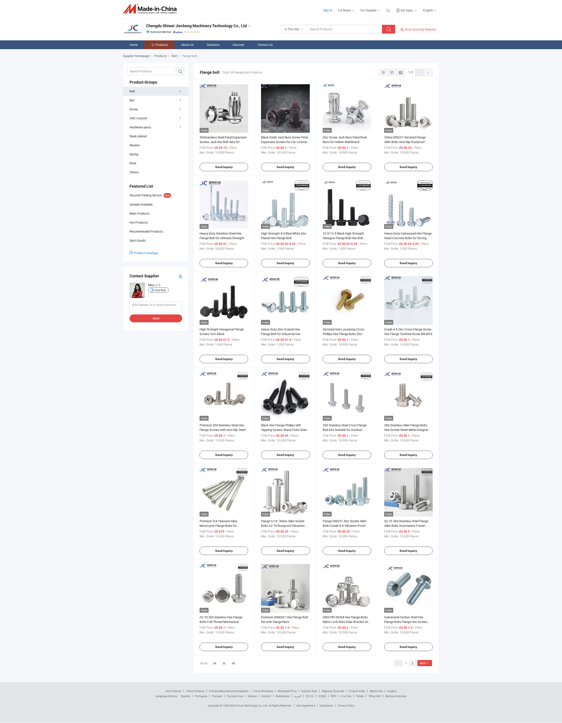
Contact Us (265, 45)
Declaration (326, 705)
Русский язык (235, 696)
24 (214, 663)
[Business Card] (180, 276)
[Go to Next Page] (428, 72)
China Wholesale (263, 691)
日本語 (322, 696)
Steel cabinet (138, 136)
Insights (392, 691)
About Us (187, 45)
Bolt (132, 91)
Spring (134, 154)
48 (233, 663)
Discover (238, 45)
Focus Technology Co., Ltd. (252, 705)
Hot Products (173, 691)
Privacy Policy (346, 705)
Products (161, 45)
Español (185, 696)
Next (423, 663)
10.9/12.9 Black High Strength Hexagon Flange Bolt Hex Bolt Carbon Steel (343, 238)
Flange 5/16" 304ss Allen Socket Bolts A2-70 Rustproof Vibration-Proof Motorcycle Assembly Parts (283, 525)
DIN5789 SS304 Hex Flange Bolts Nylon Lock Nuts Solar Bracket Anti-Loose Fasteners (347, 621)
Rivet (133, 163)
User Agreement (305, 705)
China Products (195, 691)
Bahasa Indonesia (396, 696)
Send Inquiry (224, 167)
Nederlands (282, 696)
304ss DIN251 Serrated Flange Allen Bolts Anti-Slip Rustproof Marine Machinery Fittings (405, 142)
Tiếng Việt (374, 696)
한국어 (310, 696)
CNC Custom (138, 118)
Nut (132, 100)
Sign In (327, 10)
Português (201, 696)
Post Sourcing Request (420, 29)
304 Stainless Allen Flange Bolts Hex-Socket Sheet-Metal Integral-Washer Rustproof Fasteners (406, 429)
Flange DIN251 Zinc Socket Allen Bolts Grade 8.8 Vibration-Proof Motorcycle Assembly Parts (344, 525)
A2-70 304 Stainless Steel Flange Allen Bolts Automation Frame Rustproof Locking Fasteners (406, 525)
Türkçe (360, 696)
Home (134, 45)
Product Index (357, 691)
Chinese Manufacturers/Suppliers (229, 691)
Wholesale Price (287, 691)
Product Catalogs (146, 253)
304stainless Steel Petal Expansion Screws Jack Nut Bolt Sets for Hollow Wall (223, 142)
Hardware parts (140, 127)
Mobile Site (376, 691)
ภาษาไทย (345, 696)
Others (134, 172)
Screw (134, 109)
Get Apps (407, 10)
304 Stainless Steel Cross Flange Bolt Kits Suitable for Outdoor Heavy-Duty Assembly (345, 429)
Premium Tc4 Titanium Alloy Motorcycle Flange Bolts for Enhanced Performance (218, 525)
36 (224, 663)
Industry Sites (309, 691)
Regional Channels (333, 691)
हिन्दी (333, 696)
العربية (297, 696)
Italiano (252, 696)
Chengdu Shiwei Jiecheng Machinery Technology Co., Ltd (196, 25)
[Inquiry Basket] (388, 10)
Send (156, 318)
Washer (135, 145)
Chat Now (160, 290)
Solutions (213, 45)
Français (217, 696)
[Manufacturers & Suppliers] (151, 9)
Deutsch (266, 696)
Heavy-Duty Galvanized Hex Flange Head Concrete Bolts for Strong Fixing (408, 238)
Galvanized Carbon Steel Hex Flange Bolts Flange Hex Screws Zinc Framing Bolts (405, 621)
